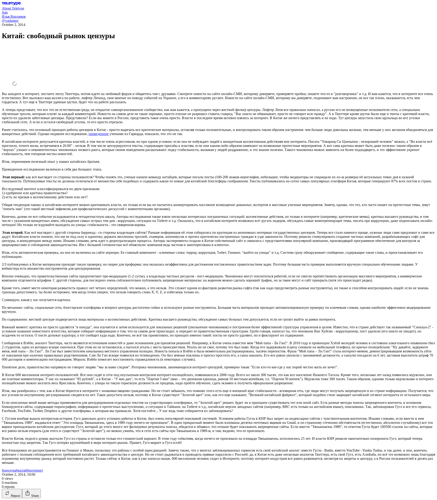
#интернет (35, 470)
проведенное (99, 134)
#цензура (9, 470)
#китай (21, 470)
